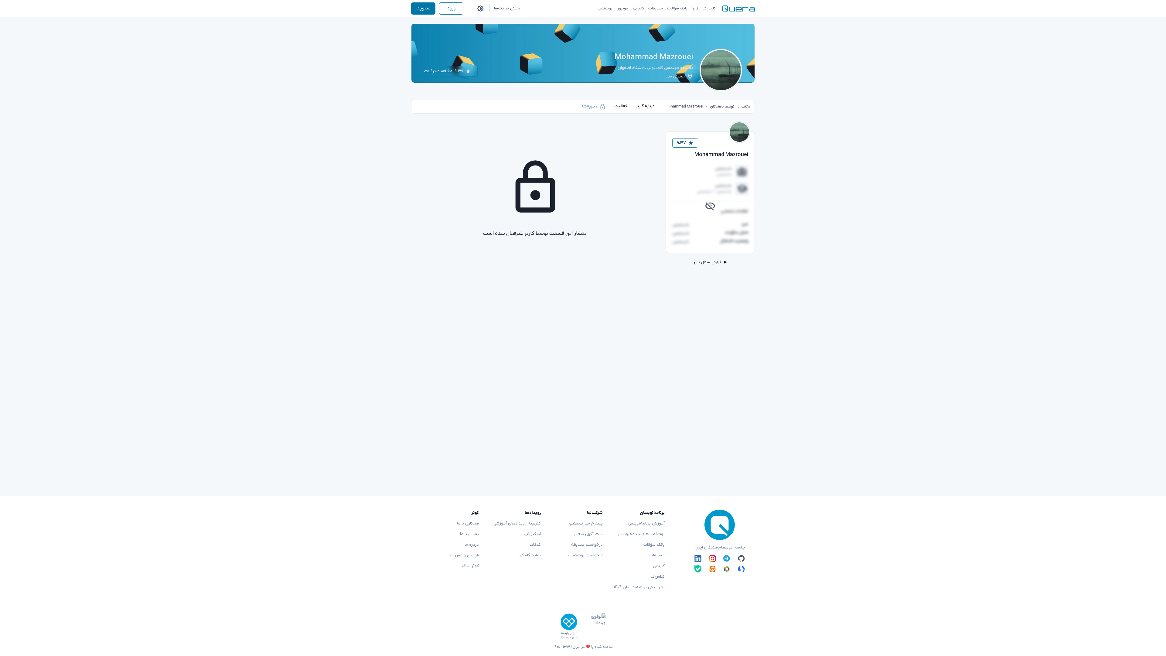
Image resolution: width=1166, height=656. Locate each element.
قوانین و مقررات (464, 555)
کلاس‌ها (658, 576)
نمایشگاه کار (530, 555)
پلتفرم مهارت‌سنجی (586, 523)
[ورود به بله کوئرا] (697, 568)
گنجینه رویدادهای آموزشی (517, 523)
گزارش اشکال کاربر (707, 262)
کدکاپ (535, 545)
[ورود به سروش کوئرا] (741, 568)
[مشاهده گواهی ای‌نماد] (594, 626)
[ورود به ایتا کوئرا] (712, 568)
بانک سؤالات (654, 545)
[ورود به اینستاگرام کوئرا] (712, 558)
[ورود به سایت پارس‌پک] (569, 621)
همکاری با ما (468, 523)
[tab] (645, 106)
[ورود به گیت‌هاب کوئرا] (741, 558)
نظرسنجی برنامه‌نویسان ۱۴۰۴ (639, 587)
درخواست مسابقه (587, 545)
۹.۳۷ (681, 143)
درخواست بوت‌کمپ (585, 555)
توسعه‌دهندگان (722, 106)
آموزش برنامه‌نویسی (646, 523)
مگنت (746, 106)
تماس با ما (469, 534)
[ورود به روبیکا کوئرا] (726, 568)
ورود (451, 8)
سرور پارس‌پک (569, 638)
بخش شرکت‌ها (507, 8)
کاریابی (659, 566)
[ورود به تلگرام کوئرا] (726, 558)
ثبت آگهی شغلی (588, 534)
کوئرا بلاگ (470, 566)
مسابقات (657, 555)
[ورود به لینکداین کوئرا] (697, 558)
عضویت (423, 8)
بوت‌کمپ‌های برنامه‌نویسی (641, 534)
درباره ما (472, 545)
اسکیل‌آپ (532, 534)
